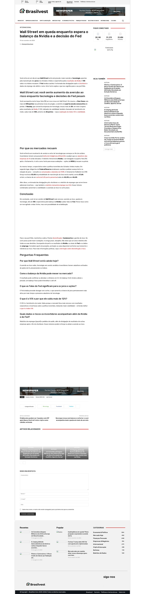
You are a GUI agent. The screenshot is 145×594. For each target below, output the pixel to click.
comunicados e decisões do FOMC (53, 172)
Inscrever (120, 33)
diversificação (57, 238)
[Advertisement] (54, 62)
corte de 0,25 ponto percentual (47, 177)
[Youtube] (124, 2)
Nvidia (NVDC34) (40, 397)
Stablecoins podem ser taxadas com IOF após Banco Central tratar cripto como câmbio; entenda (34, 420)
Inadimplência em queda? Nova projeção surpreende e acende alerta (78, 534)
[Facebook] (117, 2)
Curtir (98, 33)
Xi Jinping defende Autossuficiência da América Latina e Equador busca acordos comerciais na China (77, 453)
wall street (49, 397)
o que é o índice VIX (26, 308)
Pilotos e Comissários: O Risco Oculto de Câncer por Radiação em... (41, 556)
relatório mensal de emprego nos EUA (59, 185)
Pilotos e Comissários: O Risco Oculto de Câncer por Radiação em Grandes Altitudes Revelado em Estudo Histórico (31, 453)
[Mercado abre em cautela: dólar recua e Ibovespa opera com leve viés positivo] (61, 553)
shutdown (82, 83)
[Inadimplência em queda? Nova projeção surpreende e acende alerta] (61, 534)
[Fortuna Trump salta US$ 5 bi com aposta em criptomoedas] (61, 544)
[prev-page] (21, 462)
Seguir (109, 33)
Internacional (25, 27)
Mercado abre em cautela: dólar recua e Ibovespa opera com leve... (77, 553)
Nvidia (36, 109)
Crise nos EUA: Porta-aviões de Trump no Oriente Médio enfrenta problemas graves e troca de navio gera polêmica (114, 141)
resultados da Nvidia (74, 81)
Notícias (31, 447)
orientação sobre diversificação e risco (73, 249)
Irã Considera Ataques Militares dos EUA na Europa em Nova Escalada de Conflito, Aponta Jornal (54, 454)
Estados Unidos (30, 397)
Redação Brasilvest (27, 44)
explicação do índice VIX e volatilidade (72, 112)
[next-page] (24, 462)
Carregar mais (109, 149)
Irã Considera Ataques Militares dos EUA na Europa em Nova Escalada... (40, 534)
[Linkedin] (121, 2)
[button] (123, 20)
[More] (78, 406)
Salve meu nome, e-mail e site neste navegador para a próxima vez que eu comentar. (48, 509)
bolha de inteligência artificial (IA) (54, 156)
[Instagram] (119, 2)
